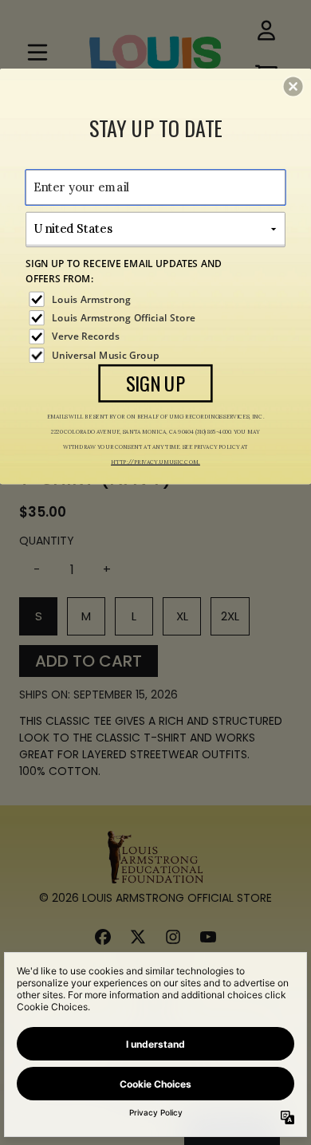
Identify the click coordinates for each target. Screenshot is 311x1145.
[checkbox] (157, 298)
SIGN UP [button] (156, 382)
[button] (293, 86)
